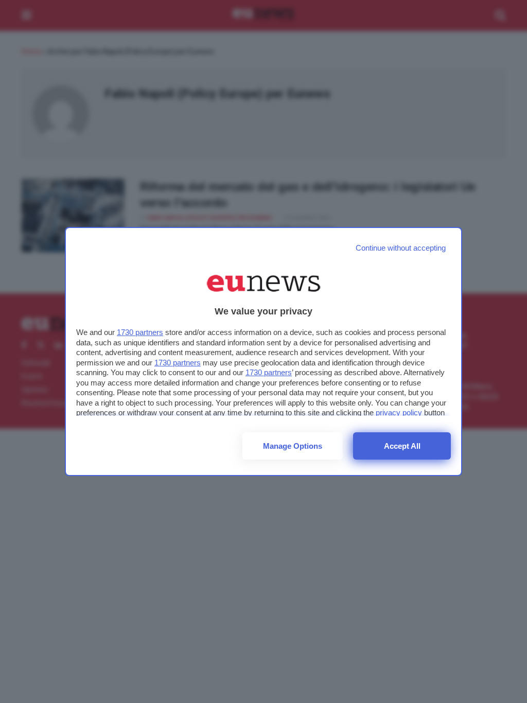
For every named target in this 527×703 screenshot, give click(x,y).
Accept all (402, 446)
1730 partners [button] (140, 332)
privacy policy (399, 412)
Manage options (292, 446)
